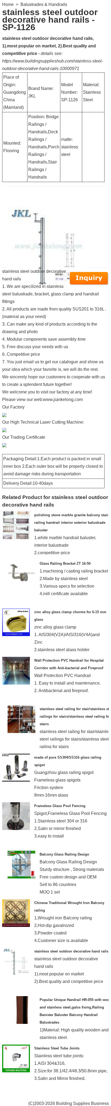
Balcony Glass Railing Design (64, 854)
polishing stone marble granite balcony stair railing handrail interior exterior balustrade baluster (71, 522)
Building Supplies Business (82, 1103)
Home (8, 4)
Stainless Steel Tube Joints (56, 1048)
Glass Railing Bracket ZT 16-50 (65, 563)
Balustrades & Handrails (43, 4)
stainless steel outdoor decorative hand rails (71, 951)
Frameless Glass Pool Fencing (59, 806)
